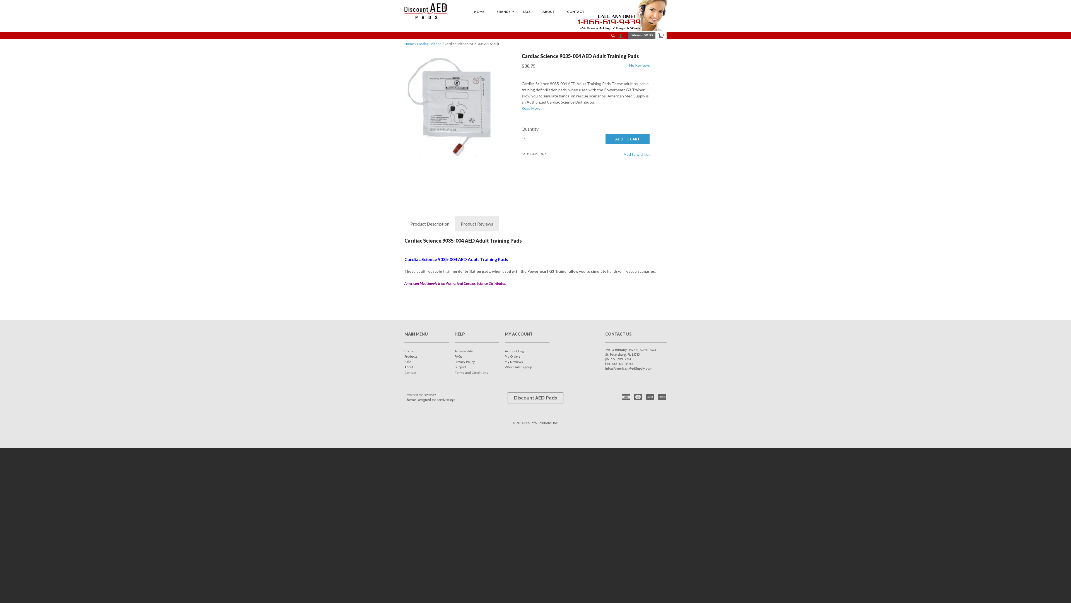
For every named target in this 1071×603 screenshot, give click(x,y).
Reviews (477, 223)
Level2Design (446, 400)
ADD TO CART (627, 139)
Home (409, 44)
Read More (531, 108)
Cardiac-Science (429, 44)
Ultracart (430, 395)
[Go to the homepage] (426, 11)
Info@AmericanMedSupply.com (628, 368)
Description (429, 223)
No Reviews (639, 65)
